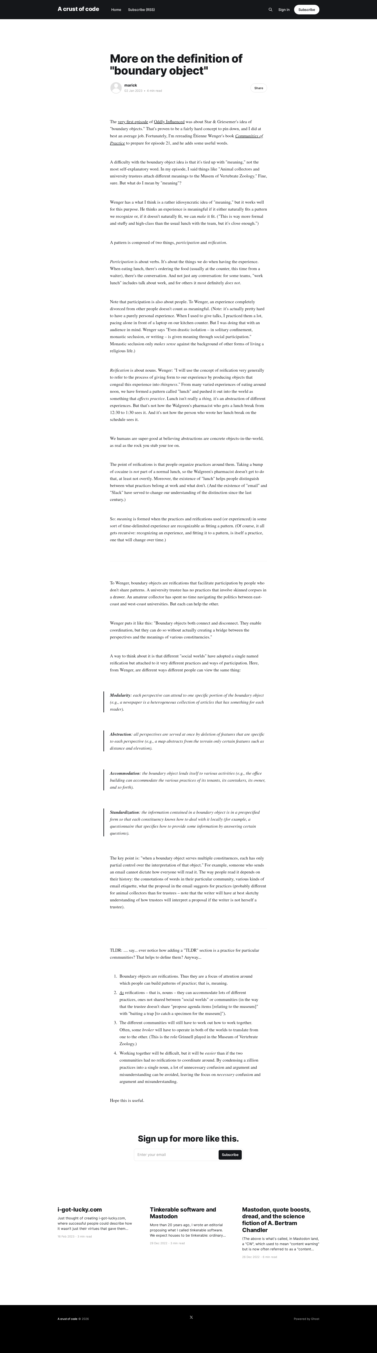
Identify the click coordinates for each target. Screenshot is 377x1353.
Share (258, 88)
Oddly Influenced (169, 121)
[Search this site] (270, 9)
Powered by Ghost (306, 1319)
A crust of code (78, 9)
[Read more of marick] (116, 88)
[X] (191, 1317)
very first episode (133, 121)
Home (116, 9)
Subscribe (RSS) (141, 9)
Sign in (284, 9)
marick (130, 85)
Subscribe (306, 9)
